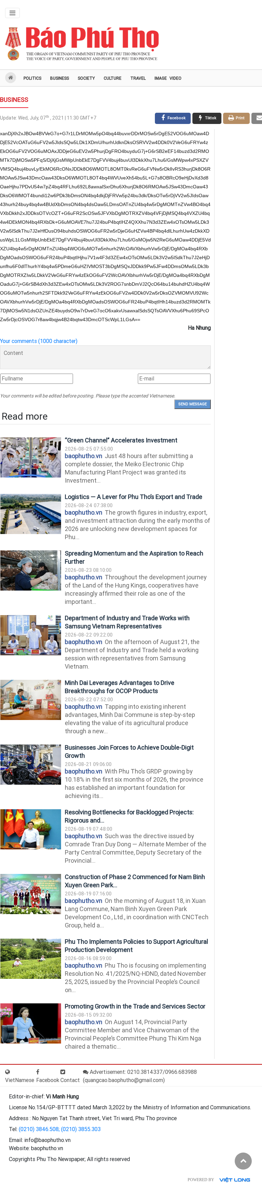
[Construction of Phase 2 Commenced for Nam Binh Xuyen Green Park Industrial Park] (30, 894)
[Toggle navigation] (12, 13)
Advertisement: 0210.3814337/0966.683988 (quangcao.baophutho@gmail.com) (140, 1076)
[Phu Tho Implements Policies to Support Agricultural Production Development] (30, 959)
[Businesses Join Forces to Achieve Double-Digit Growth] (30, 764)
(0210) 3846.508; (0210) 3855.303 (60, 1129)
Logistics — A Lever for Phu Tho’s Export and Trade (133, 496)
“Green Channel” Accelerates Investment (121, 440)
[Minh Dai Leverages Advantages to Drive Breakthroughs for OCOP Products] (30, 700)
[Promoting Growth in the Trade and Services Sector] (30, 1023)
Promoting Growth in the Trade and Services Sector (135, 1006)
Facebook (47, 1080)
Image (161, 78)
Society (86, 78)
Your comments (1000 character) (38, 341)
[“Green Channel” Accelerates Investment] (30, 457)
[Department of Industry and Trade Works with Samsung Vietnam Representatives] (30, 635)
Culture (112, 78)
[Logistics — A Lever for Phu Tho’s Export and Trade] (30, 514)
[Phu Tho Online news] (82, 44)
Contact (70, 1080)
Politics (32, 78)
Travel (138, 78)
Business (59, 78)
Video (175, 78)
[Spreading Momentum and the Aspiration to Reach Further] (30, 570)
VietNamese (19, 1080)
